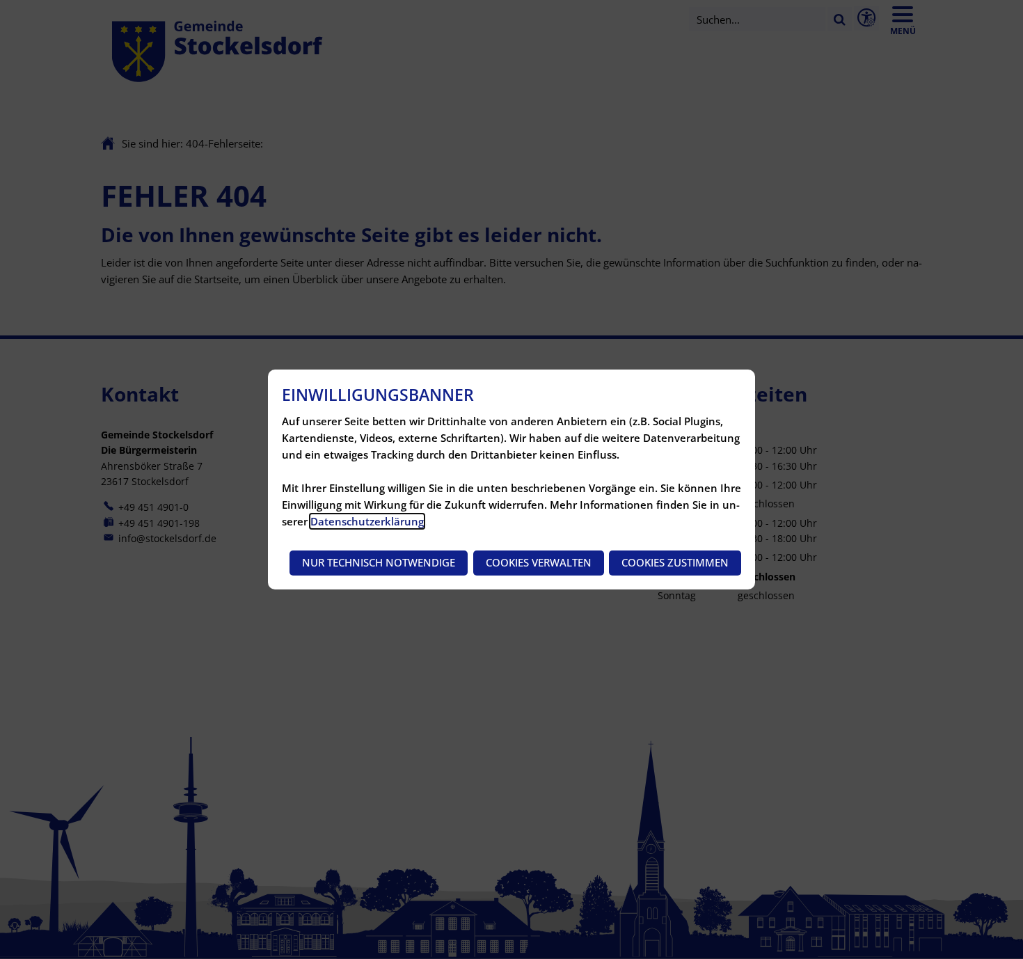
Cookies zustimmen (675, 562)
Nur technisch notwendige (378, 562)
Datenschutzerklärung (367, 521)
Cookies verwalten (539, 562)
